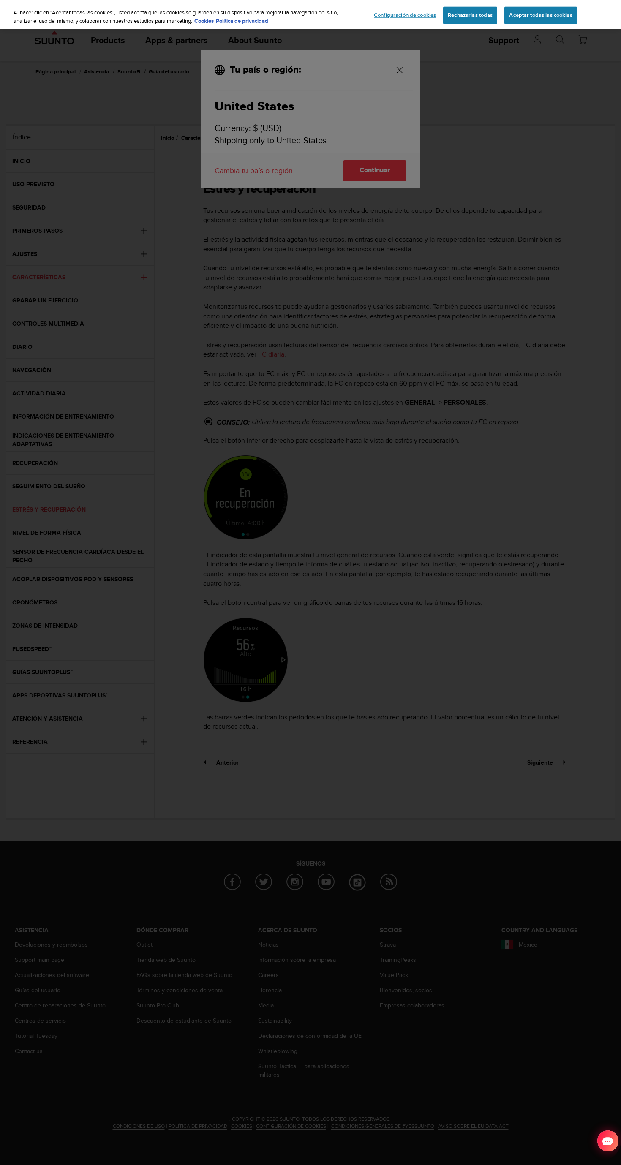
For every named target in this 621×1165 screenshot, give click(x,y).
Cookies (204, 21)
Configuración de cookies (405, 14)
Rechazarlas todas (470, 14)
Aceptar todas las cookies (540, 14)
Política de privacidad (242, 21)
